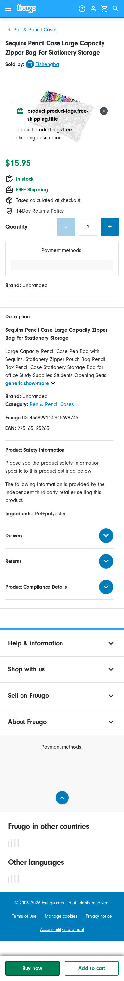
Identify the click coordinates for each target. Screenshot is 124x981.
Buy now (32, 968)
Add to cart (91, 968)
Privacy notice (99, 916)
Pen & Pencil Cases (35, 30)
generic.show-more (27, 383)
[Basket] (104, 8)
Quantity (16, 226)
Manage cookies (61, 916)
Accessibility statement (62, 929)
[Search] (115, 8)
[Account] (93, 8)
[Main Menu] (8, 8)
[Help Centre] (82, 8)
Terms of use (24, 916)
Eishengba (47, 64)
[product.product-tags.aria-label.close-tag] (104, 111)
